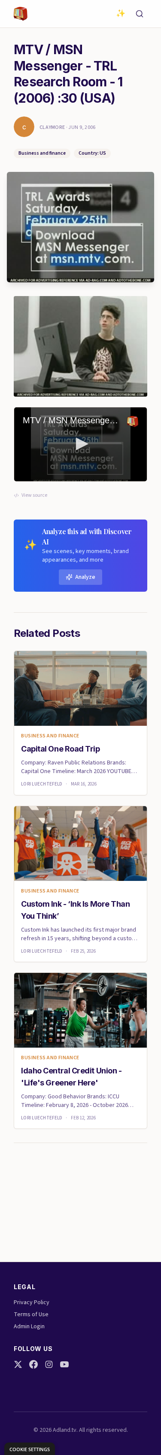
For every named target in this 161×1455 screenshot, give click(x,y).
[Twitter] (18, 1364)
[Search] (139, 13)
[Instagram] (49, 1364)
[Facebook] (33, 1364)
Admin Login (29, 1326)
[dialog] (29, 1449)
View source (34, 495)
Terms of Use (31, 1314)
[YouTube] (64, 1364)
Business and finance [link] (50, 736)
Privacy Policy (31, 1302)
